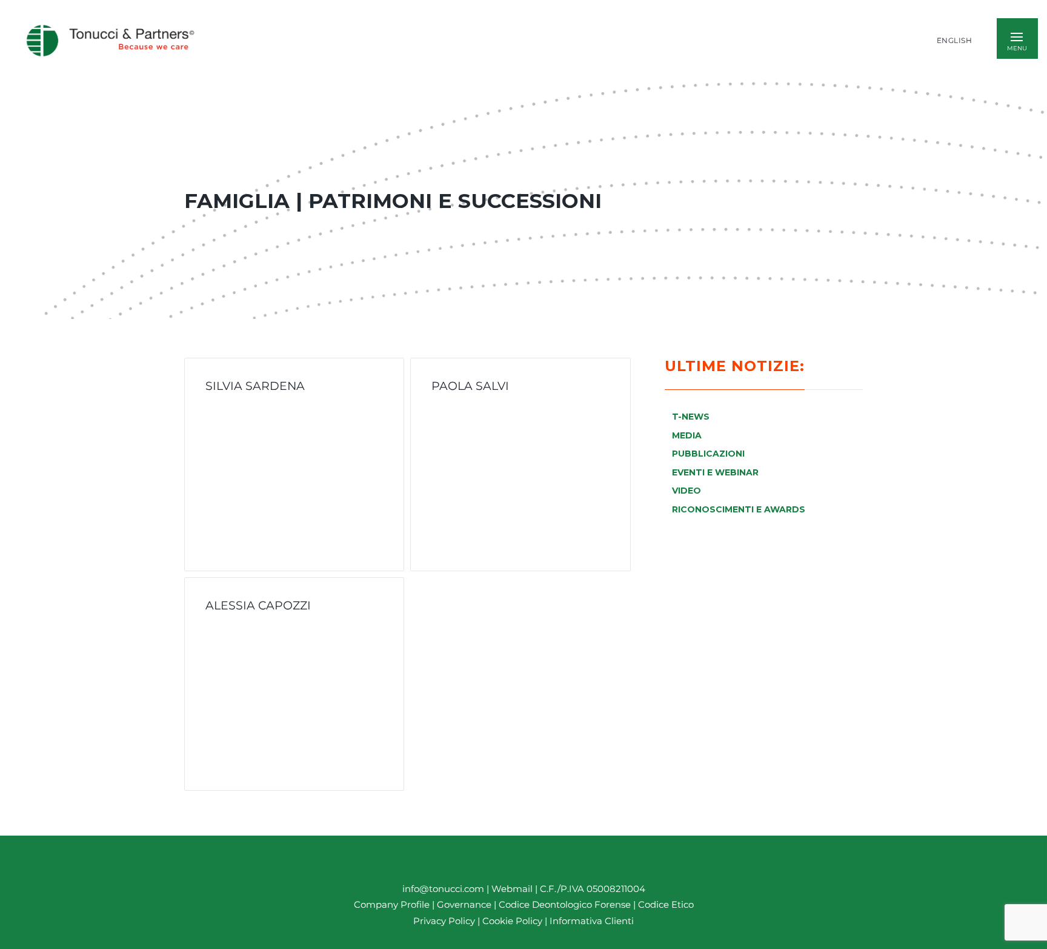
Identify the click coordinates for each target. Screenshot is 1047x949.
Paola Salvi (470, 385)
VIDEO (686, 490)
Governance (465, 904)
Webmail (512, 888)
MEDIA (687, 435)
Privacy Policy (444, 921)
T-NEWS (691, 416)
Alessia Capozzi (258, 605)
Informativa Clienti (590, 921)
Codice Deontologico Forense (566, 904)
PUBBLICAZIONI (708, 453)
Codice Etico (666, 904)
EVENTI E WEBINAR (715, 472)
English (954, 40)
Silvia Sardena (255, 385)
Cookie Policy (512, 921)
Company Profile (392, 904)
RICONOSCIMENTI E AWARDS (738, 509)
